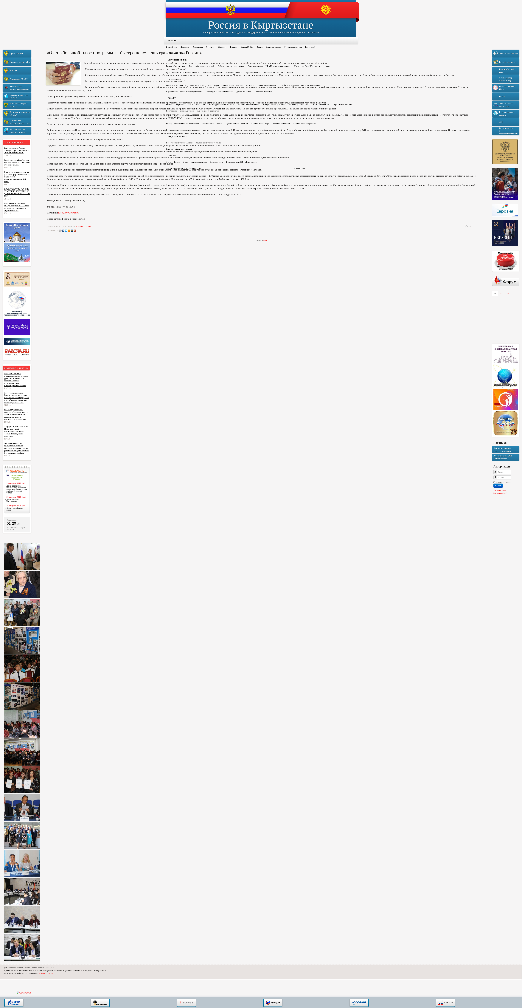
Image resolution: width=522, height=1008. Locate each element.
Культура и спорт (273, 47)
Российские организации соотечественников (222, 72)
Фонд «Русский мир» (508, 53)
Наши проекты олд (199, 162)
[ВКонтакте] (63, 230)
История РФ (310, 47)
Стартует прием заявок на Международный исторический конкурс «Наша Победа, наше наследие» (16, 431)
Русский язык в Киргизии (237, 123)
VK (495, 293)
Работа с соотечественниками (231, 66)
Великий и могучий (281, 123)
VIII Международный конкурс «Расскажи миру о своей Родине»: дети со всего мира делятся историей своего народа (16, 414)
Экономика (198, 47)
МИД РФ (13, 70)
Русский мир (171, 47)
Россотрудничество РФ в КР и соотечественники (269, 66)
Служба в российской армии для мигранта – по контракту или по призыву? (17, 162)
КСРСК (502, 96)
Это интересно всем (293, 47)
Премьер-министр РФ (20, 62)
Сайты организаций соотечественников (183, 168)
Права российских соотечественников (182, 72)
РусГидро (273, 1002)
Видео (177, 162)
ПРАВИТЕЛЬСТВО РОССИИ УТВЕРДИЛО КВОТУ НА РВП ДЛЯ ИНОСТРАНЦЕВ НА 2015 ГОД (17, 192)
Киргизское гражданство (208, 111)
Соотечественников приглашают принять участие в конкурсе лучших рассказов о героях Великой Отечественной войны (16, 448)
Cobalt (265, 240)
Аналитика (299, 168)
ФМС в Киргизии (197, 85)
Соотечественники (177, 59)
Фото (168, 162)
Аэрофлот (359, 1002)
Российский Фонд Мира (507, 87)
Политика (185, 47)
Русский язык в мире (260, 123)
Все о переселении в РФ (176, 85)
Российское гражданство (248, 104)
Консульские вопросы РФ (274, 104)
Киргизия (180, 104)
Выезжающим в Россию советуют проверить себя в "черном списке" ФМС (16, 150)
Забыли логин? (499, 490)
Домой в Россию (244, 91)
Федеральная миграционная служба (19, 87)
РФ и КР (172, 98)
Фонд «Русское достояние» (505, 104)
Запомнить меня (503, 482)
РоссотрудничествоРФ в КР (19, 96)
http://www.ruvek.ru (68, 212)
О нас (185, 162)
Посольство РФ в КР (196, 104)
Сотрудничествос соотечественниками (508, 131)
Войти (498, 485)
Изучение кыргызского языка (208, 143)
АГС (501, 122)
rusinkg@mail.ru (46, 973)
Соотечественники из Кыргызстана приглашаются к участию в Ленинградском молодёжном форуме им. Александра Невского (16, 398)
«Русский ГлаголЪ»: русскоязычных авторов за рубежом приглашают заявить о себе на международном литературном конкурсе (16, 379)
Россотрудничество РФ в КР (221, 104)
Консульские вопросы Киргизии (180, 111)
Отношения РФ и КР (320, 104)
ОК (501, 293)
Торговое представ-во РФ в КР (20, 113)
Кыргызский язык (177, 136)
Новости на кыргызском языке (179, 143)
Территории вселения (267, 85)
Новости (172, 40)
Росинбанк (186, 1002)
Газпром (14, 1002)
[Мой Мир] (72, 230)
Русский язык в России (212, 123)
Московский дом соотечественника (18, 130)
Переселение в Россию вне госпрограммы (184, 91)
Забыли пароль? (500, 493)
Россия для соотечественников (219, 91)
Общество (222, 47)
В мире (260, 47)
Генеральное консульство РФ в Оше (20, 122)
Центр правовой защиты (506, 113)
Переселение (174, 78)
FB (508, 293)
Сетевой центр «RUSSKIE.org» (505, 79)
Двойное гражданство (298, 104)
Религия (233, 47)
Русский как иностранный (304, 123)
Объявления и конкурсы (176, 53)
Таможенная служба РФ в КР (18, 104)
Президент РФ (16, 53)
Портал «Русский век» (506, 70)
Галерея (172, 155)
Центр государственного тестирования (183, 130)
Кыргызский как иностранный (179, 149)
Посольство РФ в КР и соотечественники (312, 66)
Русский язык (175, 117)
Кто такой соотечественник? (201, 66)
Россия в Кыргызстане (261, 24)
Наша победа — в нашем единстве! (278, 72)
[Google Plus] (74, 230)
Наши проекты (216, 162)
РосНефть (100, 1002)
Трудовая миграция (263, 91)
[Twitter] (66, 230)
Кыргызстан (12, 520)
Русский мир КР (253, 72)
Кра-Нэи (445, 1002)
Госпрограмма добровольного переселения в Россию (231, 85)
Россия (169, 104)
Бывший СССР (247, 47)
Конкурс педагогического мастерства (182, 123)
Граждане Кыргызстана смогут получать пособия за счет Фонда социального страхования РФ (16, 207)
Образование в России (342, 104)
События (210, 47)
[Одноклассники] (69, 230)
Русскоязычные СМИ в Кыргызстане (241, 162)
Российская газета (507, 62)
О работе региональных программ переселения (300, 85)
